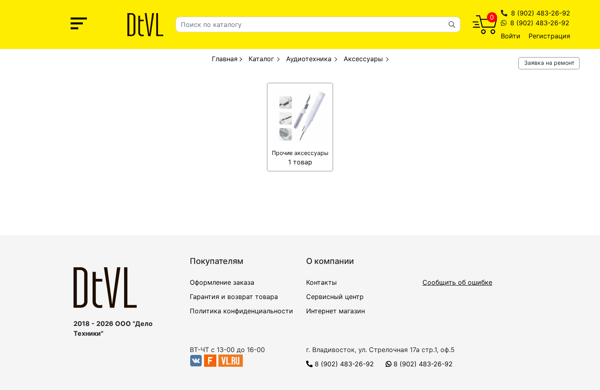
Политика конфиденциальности (241, 311)
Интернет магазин (335, 311)
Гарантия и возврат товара (234, 296)
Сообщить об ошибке (457, 282)
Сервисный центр (335, 296)
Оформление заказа (222, 282)
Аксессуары (363, 59)
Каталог (261, 59)
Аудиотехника (308, 59)
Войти (510, 36)
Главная (226, 59)
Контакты (321, 282)
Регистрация (549, 36)
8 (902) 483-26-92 (540, 13)
